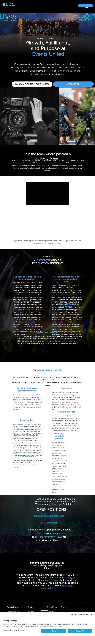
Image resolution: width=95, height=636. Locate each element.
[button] (54, 580)
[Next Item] (91, 116)
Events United (13, 607)
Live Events (44, 610)
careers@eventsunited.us (48, 536)
